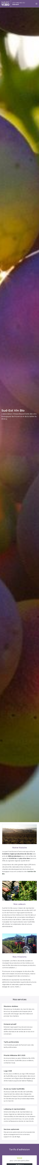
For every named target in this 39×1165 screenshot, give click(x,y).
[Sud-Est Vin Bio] (5, 4)
